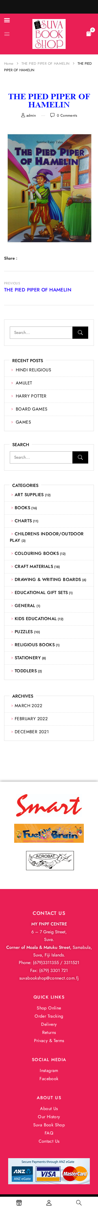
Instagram (49, 1070)
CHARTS (23, 521)
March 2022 (28, 706)
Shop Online (49, 1008)
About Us (49, 1108)
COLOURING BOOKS (37, 553)
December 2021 (32, 732)
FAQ (49, 1133)
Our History (49, 1117)
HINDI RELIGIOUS (33, 370)
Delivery (49, 1024)
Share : (10, 258)
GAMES (23, 422)
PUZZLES (24, 632)
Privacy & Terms (49, 1040)
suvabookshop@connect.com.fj (49, 978)
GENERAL (25, 605)
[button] (88, 33)
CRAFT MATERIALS (34, 566)
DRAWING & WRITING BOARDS (48, 579)
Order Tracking (49, 1016)
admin (31, 115)
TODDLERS (26, 671)
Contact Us (49, 1141)
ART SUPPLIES (29, 495)
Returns (49, 1032)
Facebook (48, 1079)
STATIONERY (28, 658)
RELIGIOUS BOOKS (35, 645)
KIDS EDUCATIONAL (36, 619)
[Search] (80, 333)
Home (9, 63)
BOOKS (22, 508)
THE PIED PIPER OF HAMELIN (46, 63)
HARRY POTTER (31, 396)
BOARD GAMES (31, 409)
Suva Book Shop (49, 1125)
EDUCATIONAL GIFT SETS (41, 592)
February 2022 (31, 719)
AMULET (24, 383)
